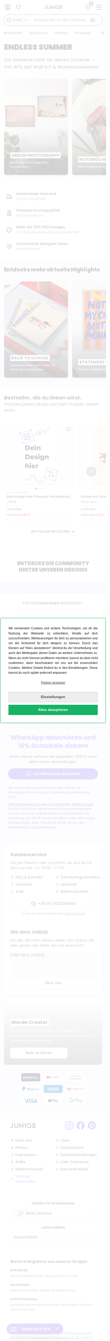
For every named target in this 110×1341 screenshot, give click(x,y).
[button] (53, 682)
